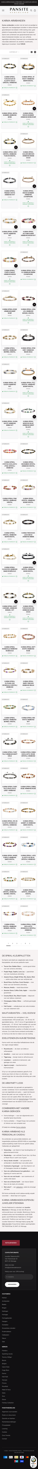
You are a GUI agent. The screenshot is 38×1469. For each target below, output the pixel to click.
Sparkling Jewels (7, 1354)
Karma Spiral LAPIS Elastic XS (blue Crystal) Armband (28, 857)
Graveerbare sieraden (8, 1328)
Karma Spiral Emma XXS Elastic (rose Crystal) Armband (28, 754)
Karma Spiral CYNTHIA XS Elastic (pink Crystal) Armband (10, 465)
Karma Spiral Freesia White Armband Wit (9, 192)
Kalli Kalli (5, 1377)
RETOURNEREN (11, 1243)
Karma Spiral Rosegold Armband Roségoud (9, 649)
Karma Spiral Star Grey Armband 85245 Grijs (28, 350)
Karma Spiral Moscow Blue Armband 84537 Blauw (28, 424)
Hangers (4, 1321)
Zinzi (3, 1396)
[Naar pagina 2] (30, 943)
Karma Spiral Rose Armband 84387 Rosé (10, 311)
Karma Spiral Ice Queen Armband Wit (9, 384)
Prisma (4, 1383)
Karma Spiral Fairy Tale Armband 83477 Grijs (9, 754)
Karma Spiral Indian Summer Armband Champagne (28, 193)
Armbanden (5, 1301)
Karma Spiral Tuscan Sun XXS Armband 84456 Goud (28, 609)
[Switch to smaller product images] (35, 52)
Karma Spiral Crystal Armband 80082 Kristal (28, 500)
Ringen (4, 1308)
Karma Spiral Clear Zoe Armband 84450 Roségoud (9, 569)
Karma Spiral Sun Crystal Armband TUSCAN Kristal (10, 154)
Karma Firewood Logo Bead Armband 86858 (28, 534)
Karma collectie (21, 1127)
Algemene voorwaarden (9, 1412)
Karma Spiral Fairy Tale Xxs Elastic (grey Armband (10, 788)
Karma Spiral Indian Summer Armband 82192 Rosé (28, 115)
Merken (4, 1298)
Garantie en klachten (8, 1418)
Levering (4, 1429)
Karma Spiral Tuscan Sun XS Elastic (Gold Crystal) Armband (10, 79)
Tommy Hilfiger (7, 1357)
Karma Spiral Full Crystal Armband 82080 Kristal (28, 384)
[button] (16, 87)
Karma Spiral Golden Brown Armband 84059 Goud (28, 155)
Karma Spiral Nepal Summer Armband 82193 (9, 115)
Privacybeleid (6, 1425)
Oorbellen (5, 1325)
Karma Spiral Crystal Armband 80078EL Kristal (9, 892)
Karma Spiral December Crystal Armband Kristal (28, 464)
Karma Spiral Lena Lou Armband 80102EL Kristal (28, 311)
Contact (4, 1439)
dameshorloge (23, 1099)
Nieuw (4, 1338)
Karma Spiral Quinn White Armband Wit (9, 233)
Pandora (4, 1351)
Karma (4, 1373)
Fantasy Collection (8, 1403)
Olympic (4, 1380)
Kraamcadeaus (6, 1331)
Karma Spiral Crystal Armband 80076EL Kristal (9, 350)
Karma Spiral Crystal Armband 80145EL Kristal (9, 719)
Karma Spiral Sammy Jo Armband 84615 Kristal (28, 823)
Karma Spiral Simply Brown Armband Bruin (28, 683)
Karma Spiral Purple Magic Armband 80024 (10, 272)
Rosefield (5, 1386)
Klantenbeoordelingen (9, 1422)
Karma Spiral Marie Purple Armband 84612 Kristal (9, 857)
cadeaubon (19, 1187)
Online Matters (19, 1452)
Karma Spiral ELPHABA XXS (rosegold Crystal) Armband (9, 684)
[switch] (33, 1466)
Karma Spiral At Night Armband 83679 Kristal (28, 78)
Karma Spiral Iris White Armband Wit (28, 719)
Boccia (4, 1360)
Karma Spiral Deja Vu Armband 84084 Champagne (28, 272)
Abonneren (12, 1284)
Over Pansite (6, 1435)
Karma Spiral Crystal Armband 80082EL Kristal (9, 926)
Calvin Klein (5, 1367)
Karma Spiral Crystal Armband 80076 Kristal (9, 534)
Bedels (4, 1304)
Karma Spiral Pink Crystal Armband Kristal (10, 500)
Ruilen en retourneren (9, 1415)
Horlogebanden (7, 1318)
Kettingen (5, 1311)
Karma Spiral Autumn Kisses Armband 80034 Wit (28, 233)
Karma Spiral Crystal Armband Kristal (28, 892)
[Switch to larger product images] (32, 52)
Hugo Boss (5, 1370)
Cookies (4, 1432)
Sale (3, 1342)
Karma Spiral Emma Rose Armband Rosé (28, 787)
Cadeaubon (5, 1335)
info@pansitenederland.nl (13, 1268)
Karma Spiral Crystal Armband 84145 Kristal (28, 569)
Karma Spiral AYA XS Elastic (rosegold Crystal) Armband (9, 823)
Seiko (3, 1393)
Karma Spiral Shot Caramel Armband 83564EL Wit (10, 608)
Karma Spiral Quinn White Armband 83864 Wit (9, 423)
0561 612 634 (6, 1224)
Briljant (4, 1364)
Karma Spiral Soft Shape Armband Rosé (28, 649)
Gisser (4, 1399)
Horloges (5, 1315)
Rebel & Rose (6, 1390)
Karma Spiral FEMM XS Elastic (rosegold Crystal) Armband (28, 927)
